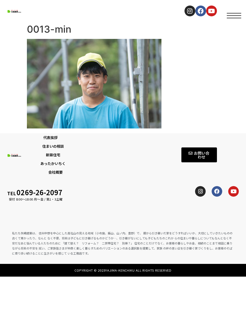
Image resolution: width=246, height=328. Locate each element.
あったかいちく (53, 163)
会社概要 (55, 172)
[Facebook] (200, 11)
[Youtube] (233, 191)
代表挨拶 (50, 137)
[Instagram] (189, 11)
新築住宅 (53, 154)
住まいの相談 (53, 146)
